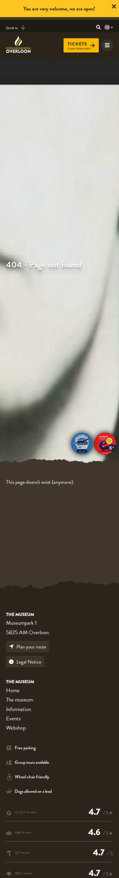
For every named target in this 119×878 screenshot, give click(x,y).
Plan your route (31, 646)
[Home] (22, 44)
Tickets (77, 44)
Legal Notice (28, 662)
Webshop (16, 728)
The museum (19, 699)
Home (13, 690)
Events (13, 718)
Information (18, 709)
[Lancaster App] (82, 443)
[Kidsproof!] (105, 443)
